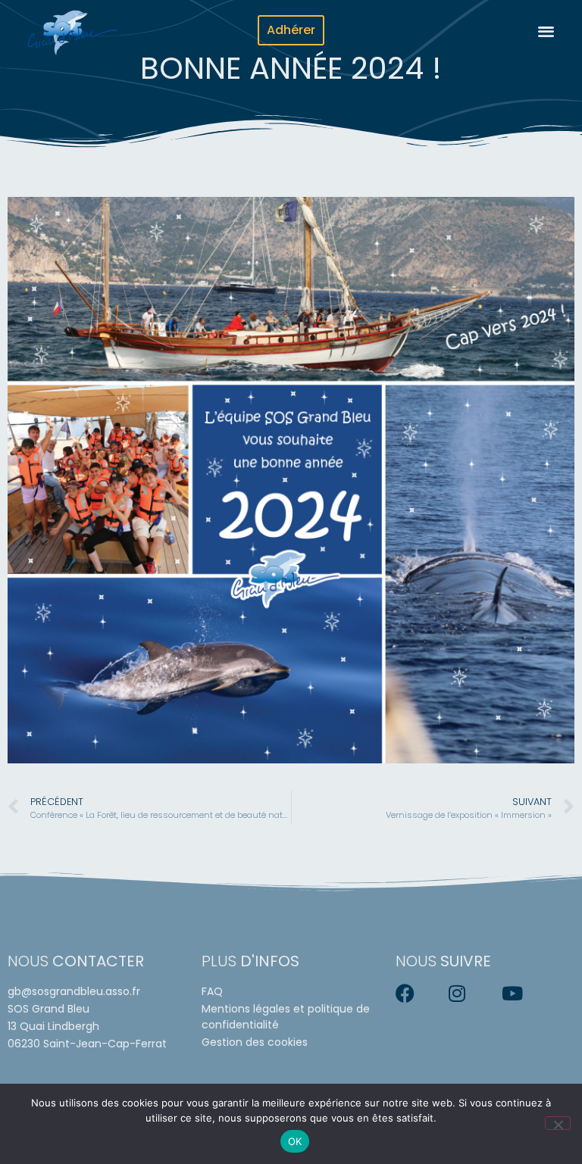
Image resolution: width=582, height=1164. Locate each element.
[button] (546, 30)
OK (295, 1141)
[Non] (558, 1123)
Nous (76, 961)
